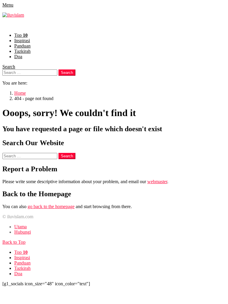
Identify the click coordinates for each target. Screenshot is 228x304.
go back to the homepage (51, 206)
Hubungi (22, 232)
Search (8, 66)
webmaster (157, 181)
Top (21, 35)
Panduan (22, 45)
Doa (18, 56)
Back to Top (14, 242)
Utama (20, 226)
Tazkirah (22, 51)
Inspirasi (22, 40)
